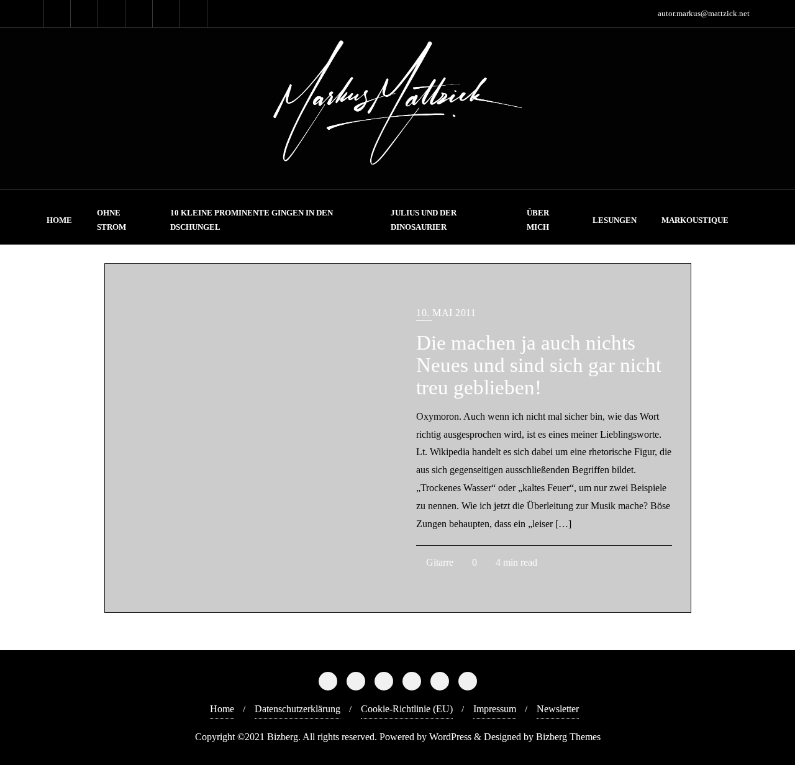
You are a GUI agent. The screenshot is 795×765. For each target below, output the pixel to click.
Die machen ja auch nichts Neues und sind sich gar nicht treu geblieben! (538, 365)
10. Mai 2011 (446, 312)
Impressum (494, 709)
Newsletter (558, 709)
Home (222, 709)
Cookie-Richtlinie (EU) (407, 709)
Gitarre (438, 562)
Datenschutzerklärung (297, 709)
